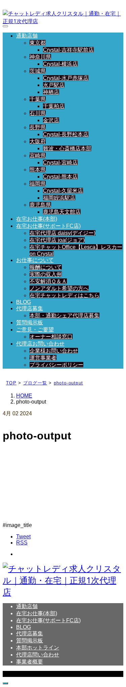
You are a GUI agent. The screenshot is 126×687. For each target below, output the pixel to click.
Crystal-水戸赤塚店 (65, 78)
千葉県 (38, 99)
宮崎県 (38, 155)
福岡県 (38, 184)
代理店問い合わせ (37, 654)
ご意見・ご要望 (35, 329)
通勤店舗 (27, 36)
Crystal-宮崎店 (60, 162)
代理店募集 (29, 308)
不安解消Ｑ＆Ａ (48, 281)
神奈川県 (40, 57)
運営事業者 (43, 358)
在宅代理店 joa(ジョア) (57, 240)
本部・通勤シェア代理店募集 (64, 315)
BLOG (23, 302)
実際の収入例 (46, 274)
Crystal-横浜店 (60, 64)
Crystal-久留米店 (63, 191)
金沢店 (51, 120)
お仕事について (35, 260)
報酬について (46, 267)
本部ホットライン (37, 647)
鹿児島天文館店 (62, 212)
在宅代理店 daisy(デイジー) (62, 233)
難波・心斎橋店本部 (67, 148)
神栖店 (51, 92)
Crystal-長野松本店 (65, 134)
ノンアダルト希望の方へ (59, 288)
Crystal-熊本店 (60, 176)
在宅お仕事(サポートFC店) (48, 226)
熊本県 (38, 169)
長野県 (38, 127)
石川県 (38, 113)
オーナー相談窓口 (51, 336)
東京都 (38, 43)
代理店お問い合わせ (40, 344)
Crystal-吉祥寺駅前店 (68, 50)
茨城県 (38, 71)
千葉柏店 (54, 106)
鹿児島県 (40, 205)
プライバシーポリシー (56, 365)
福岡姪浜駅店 (59, 198)
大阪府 (38, 141)
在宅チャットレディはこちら (64, 295)
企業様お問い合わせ (54, 351)
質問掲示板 (29, 322)
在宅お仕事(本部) (36, 219)
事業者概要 (29, 662)
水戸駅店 (54, 85)
